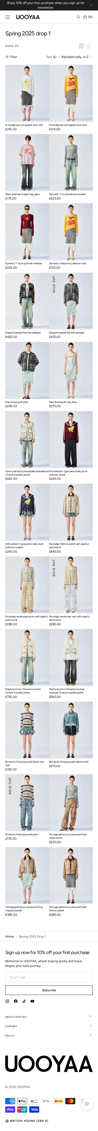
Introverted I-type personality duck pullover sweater (24, 545)
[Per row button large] (81, 46)
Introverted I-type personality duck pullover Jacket (68, 473)
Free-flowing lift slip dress (63, 402)
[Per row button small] (88, 46)
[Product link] (27, 99)
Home (9, 936)
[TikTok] (24, 1002)
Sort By (51, 57)
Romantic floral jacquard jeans (21, 834)
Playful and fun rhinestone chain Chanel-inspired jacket (23, 691)
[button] (8, 17)
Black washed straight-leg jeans (22, 194)
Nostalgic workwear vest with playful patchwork (69, 618)
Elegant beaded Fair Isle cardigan (23, 332)
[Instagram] (7, 1002)
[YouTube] (32, 1002)
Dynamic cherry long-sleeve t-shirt (68, 263)
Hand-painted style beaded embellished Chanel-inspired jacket (27, 473)
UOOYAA (23, 1087)
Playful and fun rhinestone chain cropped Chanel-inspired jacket (67, 691)
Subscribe (49, 990)
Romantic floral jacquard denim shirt (69, 761)
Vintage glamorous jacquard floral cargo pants (67, 836)
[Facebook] (16, 1002)
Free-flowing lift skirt (16, 402)
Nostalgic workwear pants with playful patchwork (26, 618)
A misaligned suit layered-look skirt (24, 124)
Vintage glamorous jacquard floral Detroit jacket (67, 909)
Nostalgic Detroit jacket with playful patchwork (69, 545)
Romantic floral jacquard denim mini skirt (24, 763)
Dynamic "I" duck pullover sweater (67, 194)
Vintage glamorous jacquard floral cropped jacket (23, 909)
